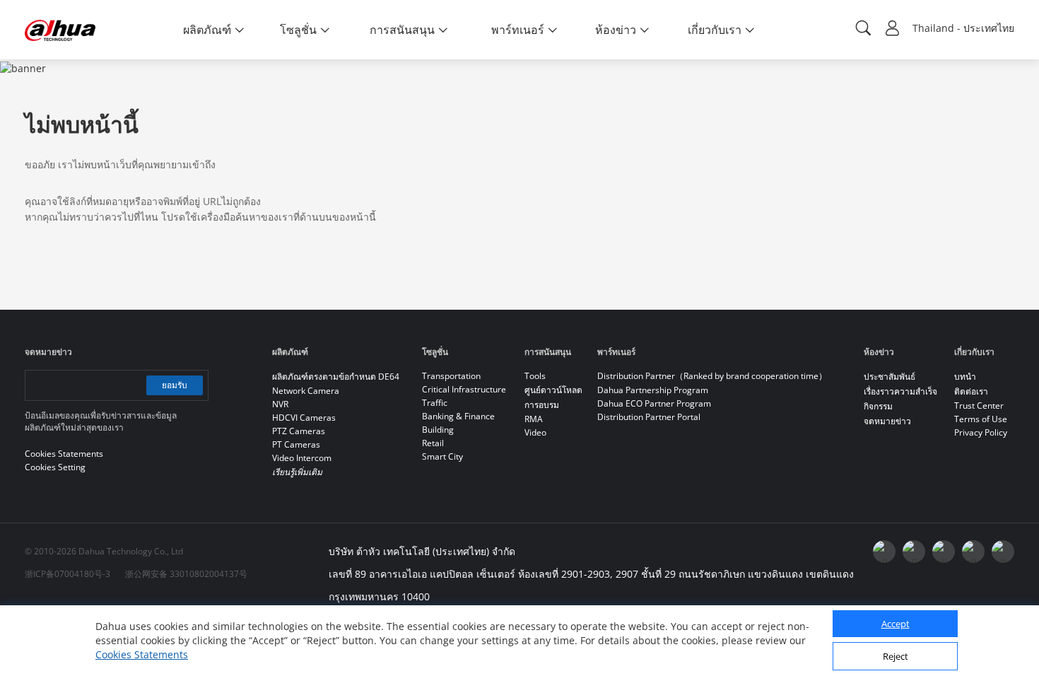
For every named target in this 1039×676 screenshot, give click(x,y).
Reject (895, 657)
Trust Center (979, 406)
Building (438, 430)
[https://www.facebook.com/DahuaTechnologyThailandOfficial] (884, 551)
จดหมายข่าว (887, 421)
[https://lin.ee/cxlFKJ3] (973, 551)
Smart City (442, 456)
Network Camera (305, 391)
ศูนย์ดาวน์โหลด (553, 390)
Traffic (434, 403)
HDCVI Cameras (304, 418)
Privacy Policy (980, 432)
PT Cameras (296, 444)
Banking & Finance (458, 416)
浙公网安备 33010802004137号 (186, 574)
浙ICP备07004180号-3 (67, 574)
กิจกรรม (878, 406)
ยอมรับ (174, 385)
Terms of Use (980, 419)
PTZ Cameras (298, 431)
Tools (535, 376)
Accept (895, 624)
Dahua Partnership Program (652, 390)
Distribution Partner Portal (648, 417)
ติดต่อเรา (971, 391)
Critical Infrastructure (464, 389)
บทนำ (965, 377)
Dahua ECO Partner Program (654, 403)
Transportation (451, 376)
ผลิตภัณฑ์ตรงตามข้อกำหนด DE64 (335, 377)
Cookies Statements (141, 654)
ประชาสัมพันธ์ (889, 377)
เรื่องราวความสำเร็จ (900, 391)
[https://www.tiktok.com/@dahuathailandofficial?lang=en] (1003, 551)
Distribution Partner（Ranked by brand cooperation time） (712, 376)
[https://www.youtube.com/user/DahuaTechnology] (914, 551)
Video (535, 432)
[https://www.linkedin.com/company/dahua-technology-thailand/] (943, 551)
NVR (280, 404)
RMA (533, 419)
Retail (433, 443)
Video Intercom (301, 458)
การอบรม (541, 405)
